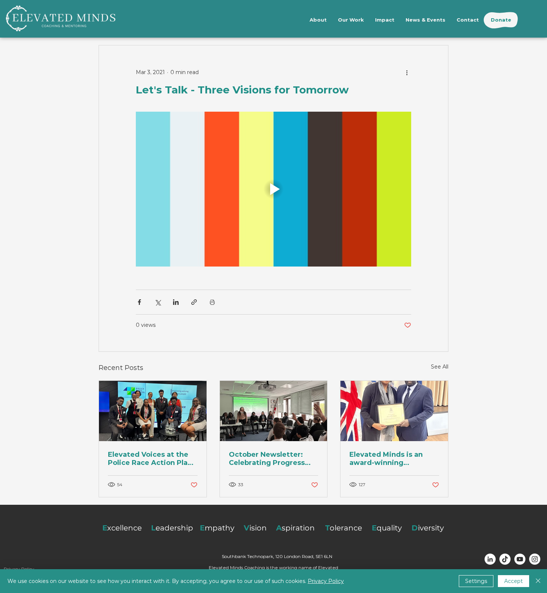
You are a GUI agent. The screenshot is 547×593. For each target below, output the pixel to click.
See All (439, 366)
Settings (476, 581)
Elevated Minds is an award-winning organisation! (386, 458)
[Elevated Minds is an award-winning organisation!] (394, 411)
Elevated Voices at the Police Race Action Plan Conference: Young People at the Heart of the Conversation (150, 458)
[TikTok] (505, 559)
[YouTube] (519, 559)
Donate (501, 20)
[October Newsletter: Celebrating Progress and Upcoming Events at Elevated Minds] (273, 411)
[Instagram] (534, 559)
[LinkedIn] (490, 559)
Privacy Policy (326, 581)
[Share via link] (194, 302)
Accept (513, 581)
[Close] (538, 581)
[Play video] (273, 189)
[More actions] (406, 72)
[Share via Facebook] (139, 302)
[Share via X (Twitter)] (157, 302)
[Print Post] (212, 302)
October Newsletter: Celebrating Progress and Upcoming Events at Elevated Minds (272, 458)
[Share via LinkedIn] (175, 302)
